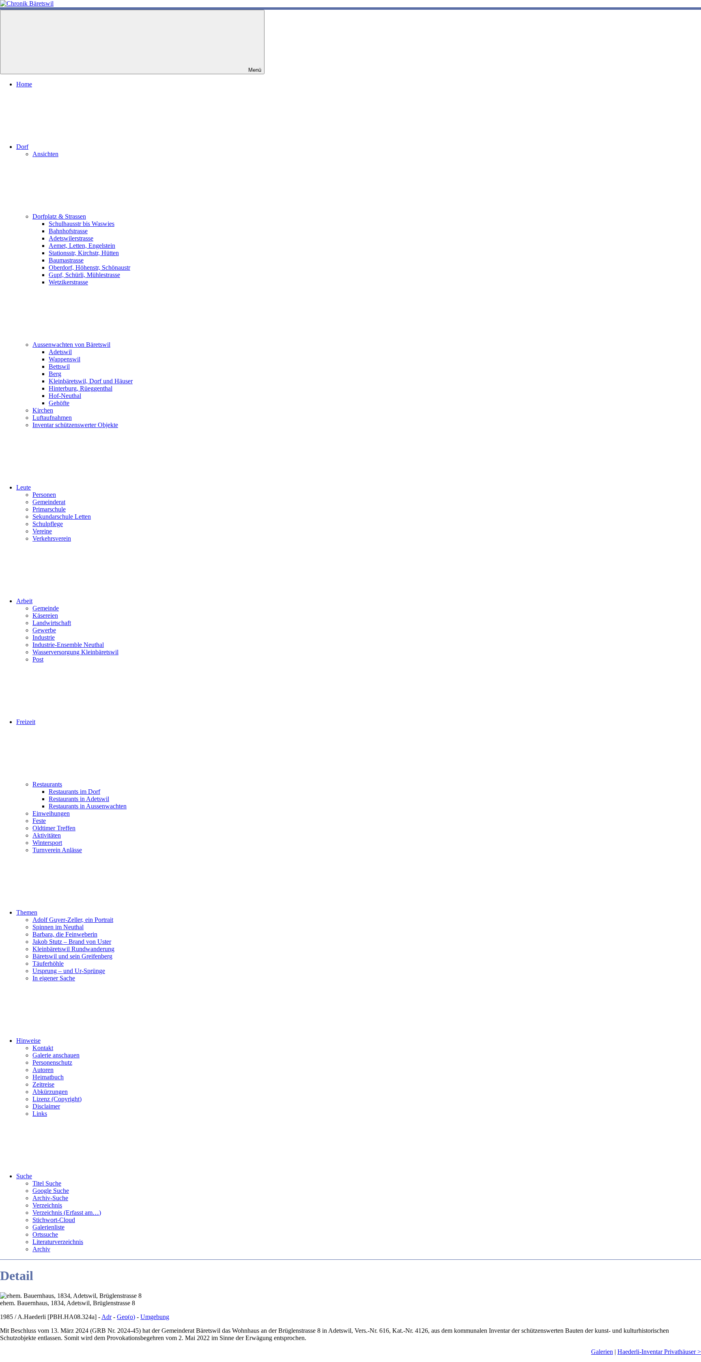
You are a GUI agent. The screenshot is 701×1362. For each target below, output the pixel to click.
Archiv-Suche (50, 1197)
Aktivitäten (46, 835)
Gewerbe (44, 630)
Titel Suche (46, 1183)
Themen (26, 912)
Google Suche (50, 1190)
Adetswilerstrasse (71, 238)
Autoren (43, 1069)
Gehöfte (59, 403)
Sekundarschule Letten (61, 516)
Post (37, 659)
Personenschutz (52, 1062)
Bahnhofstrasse (68, 231)
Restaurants (47, 784)
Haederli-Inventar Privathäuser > (659, 1351)
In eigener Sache (53, 978)
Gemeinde (45, 608)
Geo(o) (126, 1316)
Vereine (42, 531)
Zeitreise (43, 1084)
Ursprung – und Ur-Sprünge (68, 970)
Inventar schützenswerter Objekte (75, 424)
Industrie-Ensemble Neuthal (68, 644)
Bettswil (59, 366)
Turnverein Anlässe (57, 849)
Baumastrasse (66, 260)
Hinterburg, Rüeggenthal (80, 388)
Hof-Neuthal (65, 395)
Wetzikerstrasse (68, 282)
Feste (39, 820)
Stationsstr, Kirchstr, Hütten (84, 252)
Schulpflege (47, 523)
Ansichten (45, 153)
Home (24, 84)
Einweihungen (51, 813)
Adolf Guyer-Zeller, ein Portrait (72, 919)
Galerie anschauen (56, 1055)
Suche (24, 1176)
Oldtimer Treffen (53, 828)
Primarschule (49, 509)
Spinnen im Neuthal (58, 927)
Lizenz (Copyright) (57, 1099)
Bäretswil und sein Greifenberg (72, 956)
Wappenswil (64, 359)
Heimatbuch (48, 1077)
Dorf (22, 146)
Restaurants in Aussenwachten (88, 806)
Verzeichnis (47, 1205)
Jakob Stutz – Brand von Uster (71, 941)
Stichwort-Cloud (53, 1219)
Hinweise (28, 1040)
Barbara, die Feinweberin (64, 934)
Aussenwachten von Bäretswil (71, 344)
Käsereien (45, 615)
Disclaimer (46, 1106)
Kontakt (42, 1047)
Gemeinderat (48, 501)
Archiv (41, 1249)
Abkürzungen (50, 1091)
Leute (23, 487)
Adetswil (60, 351)
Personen (44, 494)
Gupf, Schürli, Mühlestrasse (84, 274)
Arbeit (24, 600)
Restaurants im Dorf (74, 791)
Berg (55, 373)
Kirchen (42, 410)
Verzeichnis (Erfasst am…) (66, 1212)
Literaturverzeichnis (57, 1241)
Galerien (602, 1351)
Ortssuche (45, 1234)
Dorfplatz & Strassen (59, 216)
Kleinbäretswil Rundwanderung (73, 948)
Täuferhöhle (48, 963)
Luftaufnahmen (52, 417)
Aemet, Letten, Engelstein (82, 245)
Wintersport (47, 842)
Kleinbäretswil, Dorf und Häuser (91, 381)
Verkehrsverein (51, 538)
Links (39, 1113)
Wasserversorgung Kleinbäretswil (75, 652)
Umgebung (154, 1316)
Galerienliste (48, 1227)
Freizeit (25, 721)
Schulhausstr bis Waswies (81, 223)
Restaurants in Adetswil (79, 798)
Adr (106, 1316)
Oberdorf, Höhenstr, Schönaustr (89, 267)
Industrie (43, 637)
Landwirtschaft (51, 622)
